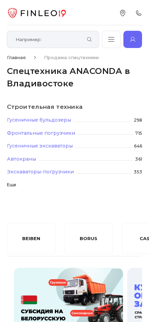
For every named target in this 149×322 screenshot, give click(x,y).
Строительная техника (44, 106)
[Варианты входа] (132, 39)
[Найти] (89, 40)
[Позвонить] (138, 13)
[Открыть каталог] (111, 39)
